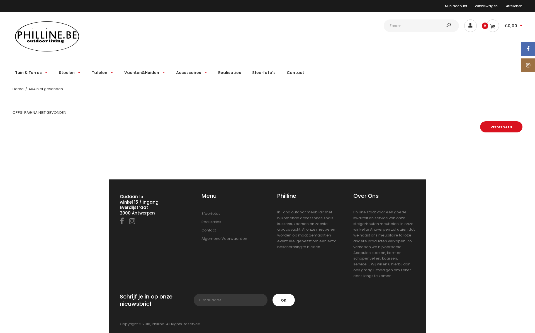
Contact (208, 230)
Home (18, 89)
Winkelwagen (486, 6)
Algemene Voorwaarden (224, 238)
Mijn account (456, 6)
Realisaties (211, 222)
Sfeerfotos (210, 213)
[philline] (47, 51)
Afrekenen (514, 6)
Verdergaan (501, 127)
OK (283, 300)
